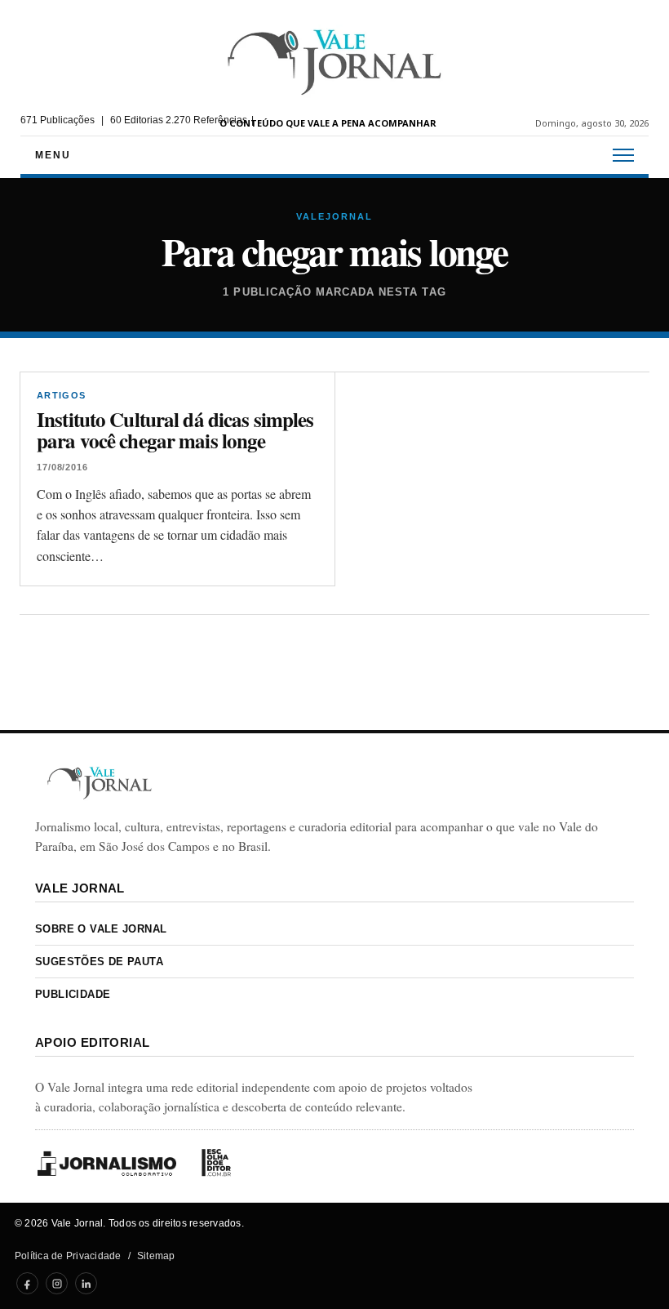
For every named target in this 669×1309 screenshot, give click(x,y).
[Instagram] (57, 1283)
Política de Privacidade (68, 1256)
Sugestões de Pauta (99, 961)
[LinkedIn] (86, 1283)
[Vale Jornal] (99, 782)
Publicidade (72, 994)
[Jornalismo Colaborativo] (107, 1162)
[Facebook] (27, 1283)
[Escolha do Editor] (216, 1162)
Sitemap (156, 1256)
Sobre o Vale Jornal (100, 929)
